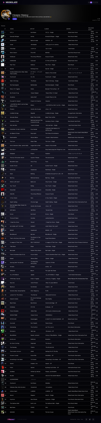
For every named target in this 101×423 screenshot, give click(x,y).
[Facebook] (86, 419)
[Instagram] (93, 419)
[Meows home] (11, 419)
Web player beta (73, 419)
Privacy (78, 419)
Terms (82, 419)
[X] (90, 419)
